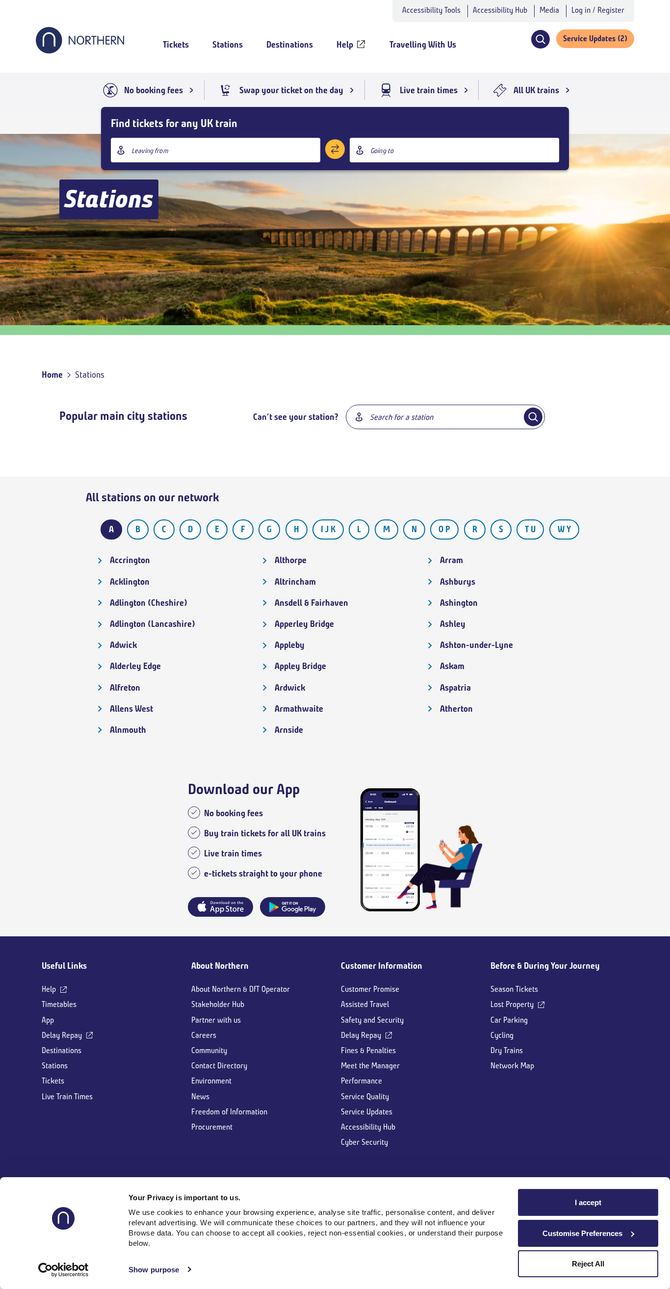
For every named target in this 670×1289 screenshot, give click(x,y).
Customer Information (381, 965)
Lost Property (512, 1004)
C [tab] (164, 529)
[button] (540, 39)
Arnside (289, 729)
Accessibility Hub (500, 10)
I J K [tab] (328, 529)
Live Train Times (67, 1096)
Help (49, 989)
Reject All (588, 1264)
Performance (361, 1080)
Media (549, 10)
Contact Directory (219, 1065)
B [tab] (137, 529)
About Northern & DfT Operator (240, 989)
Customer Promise (370, 989)
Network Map (512, 1065)
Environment (211, 1080)
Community (209, 1050)
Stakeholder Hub (217, 1004)
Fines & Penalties (368, 1050)
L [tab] (359, 529)
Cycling (502, 1035)
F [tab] (243, 529)
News (200, 1096)
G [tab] (269, 529)
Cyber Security (364, 1142)
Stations (55, 1065)
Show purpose (154, 1269)
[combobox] (215, 150)
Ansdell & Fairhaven (311, 602)
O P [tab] (444, 529)
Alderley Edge (135, 666)
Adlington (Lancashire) (152, 624)
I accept (588, 1202)
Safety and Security (372, 1020)
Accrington (130, 560)
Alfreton (125, 687)
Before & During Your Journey (545, 965)
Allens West (131, 708)
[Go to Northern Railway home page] (80, 50)
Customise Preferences (582, 1233)
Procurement (211, 1127)
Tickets (53, 1080)
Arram (451, 560)
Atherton (456, 708)
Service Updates (366, 1111)
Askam (452, 666)
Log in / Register (597, 10)
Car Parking (509, 1020)
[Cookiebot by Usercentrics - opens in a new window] (63, 1270)
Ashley (452, 624)
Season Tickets (514, 989)
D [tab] (190, 529)
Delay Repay (62, 1035)
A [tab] (111, 529)
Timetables (59, 1004)
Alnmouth (128, 729)
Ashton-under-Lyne (476, 645)
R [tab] (474, 529)
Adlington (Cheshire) (148, 602)
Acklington (130, 581)
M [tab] (386, 529)
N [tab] (414, 529)
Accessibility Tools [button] (431, 10)
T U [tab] (530, 529)
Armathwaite (299, 708)
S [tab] (501, 529)
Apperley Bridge (304, 624)
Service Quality (365, 1096)
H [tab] (296, 529)
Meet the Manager (370, 1065)
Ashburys (457, 581)
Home (52, 374)
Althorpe (291, 560)
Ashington (459, 602)
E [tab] (217, 529)
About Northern (220, 965)
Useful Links (64, 965)
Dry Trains (506, 1050)
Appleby (290, 645)
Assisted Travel (365, 1004)
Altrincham (295, 581)
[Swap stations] (335, 149)
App (48, 1020)
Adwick (123, 645)
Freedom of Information (229, 1111)
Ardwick (290, 687)
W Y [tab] (564, 529)
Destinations (61, 1050)
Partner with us (216, 1020)
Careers (203, 1035)
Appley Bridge (300, 666)
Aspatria (455, 687)
